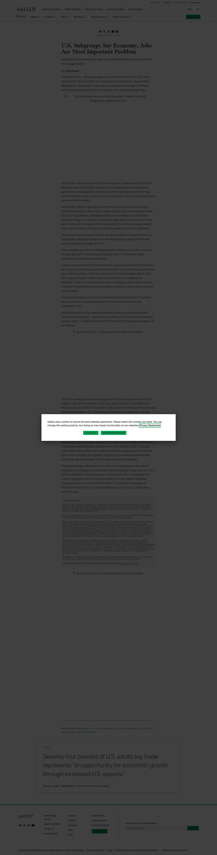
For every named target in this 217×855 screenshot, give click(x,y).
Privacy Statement (150, 425)
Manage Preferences (114, 433)
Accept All (90, 433)
